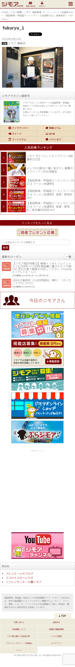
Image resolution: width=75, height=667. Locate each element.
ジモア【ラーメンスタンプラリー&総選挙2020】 (50, 157)
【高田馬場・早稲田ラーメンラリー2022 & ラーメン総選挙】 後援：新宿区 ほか (50, 194)
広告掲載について (19, 629)
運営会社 (56, 622)
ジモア (27, 12)
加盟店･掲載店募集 (56, 629)
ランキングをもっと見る (36, 223)
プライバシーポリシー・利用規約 (19, 643)
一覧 (68, 256)
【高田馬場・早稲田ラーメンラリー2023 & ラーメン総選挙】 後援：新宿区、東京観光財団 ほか (50, 206)
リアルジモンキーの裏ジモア (23, 582)
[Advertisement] (37, 490)
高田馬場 (36, 12)
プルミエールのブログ (19, 573)
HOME (5, 12)
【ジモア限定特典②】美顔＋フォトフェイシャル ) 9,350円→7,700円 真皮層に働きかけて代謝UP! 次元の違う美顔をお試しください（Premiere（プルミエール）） (42, 267)
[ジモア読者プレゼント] (37, 237)
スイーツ (18, 133)
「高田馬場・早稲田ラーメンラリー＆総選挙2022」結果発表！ (35, 15)
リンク (18, 650)
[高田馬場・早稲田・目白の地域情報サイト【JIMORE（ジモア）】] (12, 7)
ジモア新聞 (16, 12)
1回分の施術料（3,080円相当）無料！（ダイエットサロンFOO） (41, 281)
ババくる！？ (55, 139)
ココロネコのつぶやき (19, 578)
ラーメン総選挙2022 (63, 12)
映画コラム (55, 128)
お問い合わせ (19, 622)
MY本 (55, 133)
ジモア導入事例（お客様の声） (19, 636)
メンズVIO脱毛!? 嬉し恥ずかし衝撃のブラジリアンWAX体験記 (50, 170)
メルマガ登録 (56, 636)
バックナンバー (18, 128)
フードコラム (18, 139)
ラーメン (47, 12)
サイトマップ (56, 643)
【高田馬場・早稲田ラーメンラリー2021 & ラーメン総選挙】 (50, 182)
